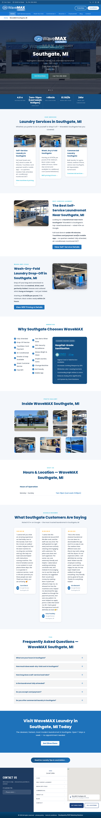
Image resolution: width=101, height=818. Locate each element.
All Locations (92, 805)
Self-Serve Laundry (50, 782)
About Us (50, 795)
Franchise (80, 8)
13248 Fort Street (19, 2)
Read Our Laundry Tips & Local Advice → (50, 760)
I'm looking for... (8, 788)
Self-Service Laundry (24, 14)
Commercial (50, 791)
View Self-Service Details (66, 247)
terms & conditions (51, 815)
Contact (88, 14)
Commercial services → (75, 173)
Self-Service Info (41, 75)
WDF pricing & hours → (50, 175)
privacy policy (40, 815)
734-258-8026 (32, 2)
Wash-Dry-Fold (38, 14)
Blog (81, 14)
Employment (73, 14)
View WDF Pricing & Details (29, 307)
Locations (93, 8)
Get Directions (60, 75)
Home (12, 14)
